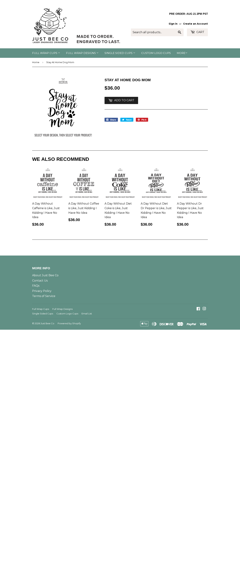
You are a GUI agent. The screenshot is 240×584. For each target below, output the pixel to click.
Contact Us (40, 280)
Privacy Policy (41, 291)
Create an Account (195, 23)
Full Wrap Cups (45, 53)
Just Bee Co (47, 323)
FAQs (35, 285)
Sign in (173, 23)
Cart (200, 32)
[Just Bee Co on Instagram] (204, 309)
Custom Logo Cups (156, 53)
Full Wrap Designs (81, 53)
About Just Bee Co (45, 275)
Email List (87, 313)
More (181, 53)
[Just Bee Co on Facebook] (198, 309)
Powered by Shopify (69, 323)
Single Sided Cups (119, 53)
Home (35, 62)
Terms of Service (43, 296)
